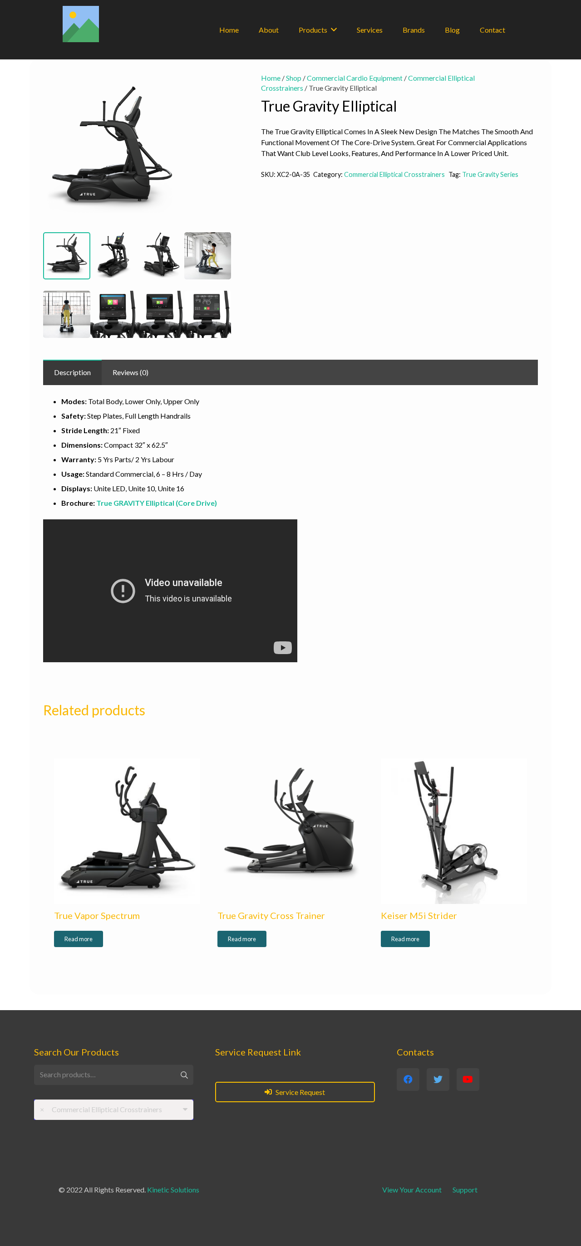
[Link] (81, 24)
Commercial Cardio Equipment (355, 77)
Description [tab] (72, 372)
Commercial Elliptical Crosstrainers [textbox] (101, 1109)
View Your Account (412, 1189)
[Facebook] (408, 1079)
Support (465, 1189)
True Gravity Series (490, 174)
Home (271, 77)
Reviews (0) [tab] (130, 372)
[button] (216, 87)
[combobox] (113, 1109)
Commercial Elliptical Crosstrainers (394, 174)
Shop (293, 77)
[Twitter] (438, 1079)
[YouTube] (468, 1079)
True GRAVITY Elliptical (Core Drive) (156, 502)
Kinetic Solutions (173, 1189)
